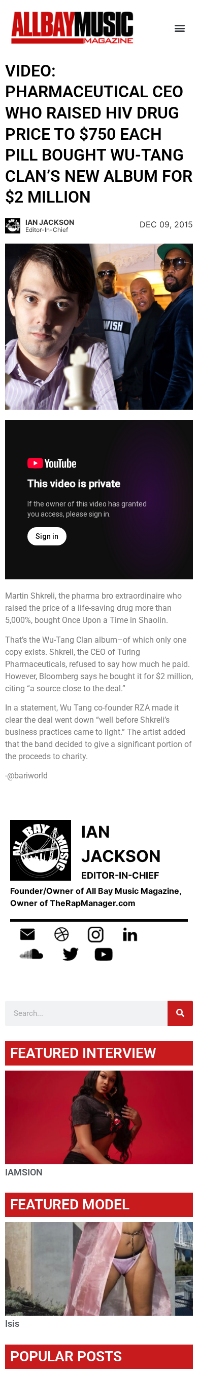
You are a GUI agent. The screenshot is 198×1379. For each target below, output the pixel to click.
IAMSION (24, 1172)
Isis (12, 1323)
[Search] (180, 1013)
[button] (179, 27)
